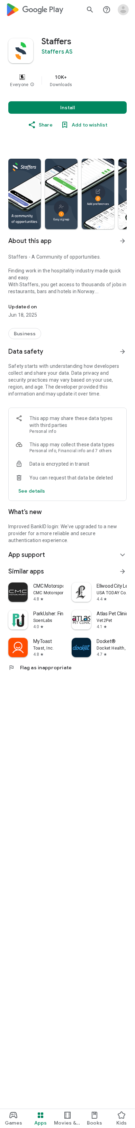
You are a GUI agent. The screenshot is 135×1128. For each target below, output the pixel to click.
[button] (32, 84)
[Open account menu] (123, 9)
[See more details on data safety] (32, 491)
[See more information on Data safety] (122, 351)
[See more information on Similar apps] (122, 571)
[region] (67, 80)
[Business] (24, 333)
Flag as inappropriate (40, 667)
